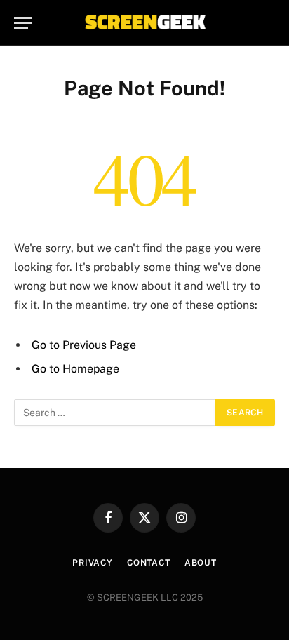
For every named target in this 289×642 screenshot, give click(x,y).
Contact (148, 563)
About (200, 563)
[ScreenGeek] (144, 23)
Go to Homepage (75, 368)
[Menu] (23, 23)
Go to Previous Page (84, 345)
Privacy (92, 563)
